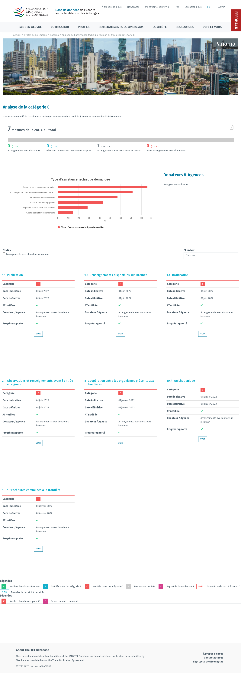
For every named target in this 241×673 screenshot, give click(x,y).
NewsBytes (133, 6)
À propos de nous (112, 6)
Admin (221, 6)
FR (209, 6)
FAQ (177, 6)
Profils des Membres (35, 35)
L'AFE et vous (212, 27)
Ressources (184, 27)
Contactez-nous (193, 6)
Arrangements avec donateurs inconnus (27, 254)
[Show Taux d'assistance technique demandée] (81, 227)
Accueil (17, 35)
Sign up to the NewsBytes (208, 661)
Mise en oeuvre (30, 27)
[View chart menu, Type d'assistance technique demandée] (150, 180)
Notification (59, 27)
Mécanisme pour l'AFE (157, 6)
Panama (54, 35)
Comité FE (160, 27)
